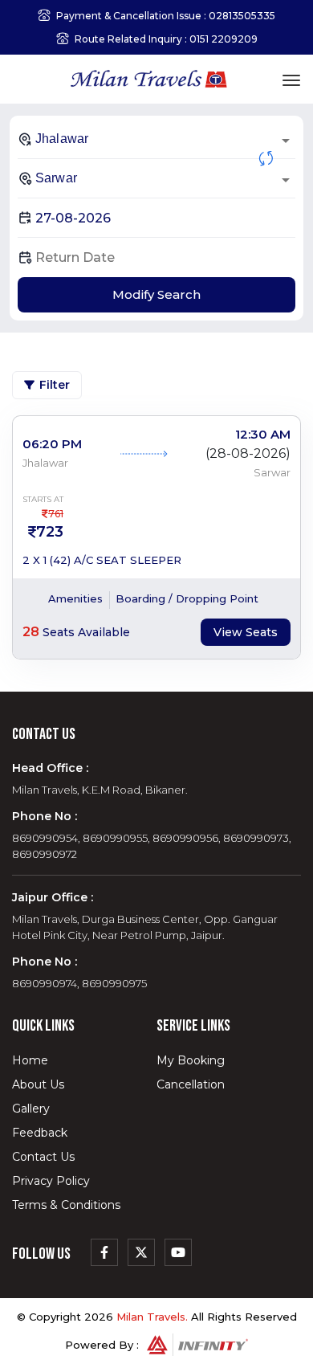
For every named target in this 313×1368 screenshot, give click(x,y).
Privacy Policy (51, 1181)
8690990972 (44, 853)
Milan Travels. (152, 1316)
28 (30, 631)
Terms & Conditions (66, 1205)
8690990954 (45, 837)
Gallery (31, 1108)
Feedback (39, 1132)
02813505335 (242, 16)
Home (30, 1060)
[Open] (285, 140)
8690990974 (44, 983)
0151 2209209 (223, 39)
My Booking (190, 1060)
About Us (38, 1084)
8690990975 (114, 983)
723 (49, 532)
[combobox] (156, 139)
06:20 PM (52, 443)
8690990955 (115, 837)
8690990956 (185, 837)
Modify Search (156, 294)
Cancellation (190, 1084)
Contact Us (43, 1157)
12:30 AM (263, 434)
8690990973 (256, 837)
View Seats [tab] (245, 632)
